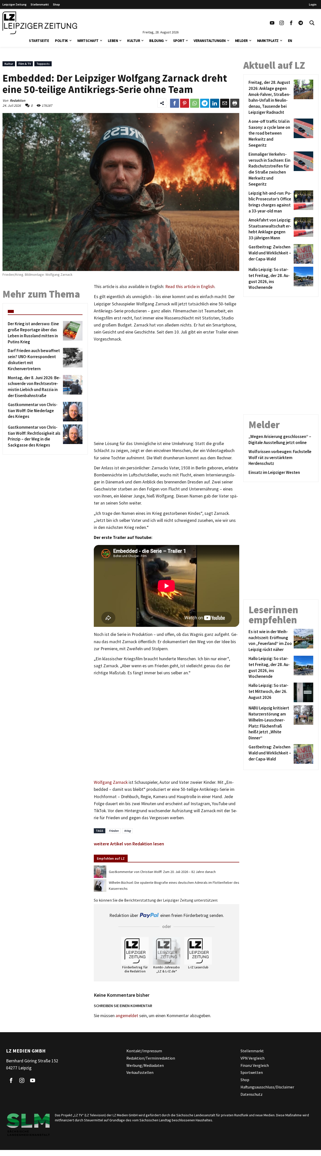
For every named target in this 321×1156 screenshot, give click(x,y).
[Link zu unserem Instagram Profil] (281, 23)
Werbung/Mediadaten (145, 1065)
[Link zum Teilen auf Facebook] (174, 103)
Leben (113, 40)
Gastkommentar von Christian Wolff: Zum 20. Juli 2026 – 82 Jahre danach (162, 871)
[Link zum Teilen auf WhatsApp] (194, 103)
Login (312, 4)
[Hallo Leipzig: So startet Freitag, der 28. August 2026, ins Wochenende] (302, 279)
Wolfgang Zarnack (111, 782)
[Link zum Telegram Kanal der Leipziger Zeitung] (300, 23)
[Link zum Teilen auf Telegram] (204, 103)
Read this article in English (189, 286)
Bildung (156, 40)
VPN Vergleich (252, 1058)
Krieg (127, 831)
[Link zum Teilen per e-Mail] (224, 103)
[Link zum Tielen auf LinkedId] (214, 103)
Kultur (133, 40)
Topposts (43, 64)
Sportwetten (251, 1072)
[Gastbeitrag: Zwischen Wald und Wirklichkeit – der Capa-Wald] (302, 254)
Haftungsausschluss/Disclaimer (267, 1086)
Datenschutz (251, 1094)
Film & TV (25, 64)
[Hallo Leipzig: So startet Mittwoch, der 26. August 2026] (302, 692)
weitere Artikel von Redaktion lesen (129, 844)
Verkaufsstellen (139, 1072)
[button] (70, 40)
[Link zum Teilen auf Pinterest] (184, 103)
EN (290, 40)
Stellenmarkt (40, 4)
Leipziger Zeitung (15, 4)
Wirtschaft (88, 40)
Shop (56, 4)
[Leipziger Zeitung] (40, 23)
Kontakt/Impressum (144, 1050)
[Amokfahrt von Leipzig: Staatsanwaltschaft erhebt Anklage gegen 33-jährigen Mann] (302, 229)
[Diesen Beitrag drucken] (234, 103)
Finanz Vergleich (254, 1065)
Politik (61, 40)
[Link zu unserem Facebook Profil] (291, 23)
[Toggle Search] (311, 22)
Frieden (114, 831)
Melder (241, 40)
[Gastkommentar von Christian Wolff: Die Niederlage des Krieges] (72, 411)
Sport (179, 40)
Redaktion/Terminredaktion (150, 1058)
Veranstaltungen (210, 40)
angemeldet (127, 1015)
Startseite (39, 40)
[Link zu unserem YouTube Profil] (272, 23)
